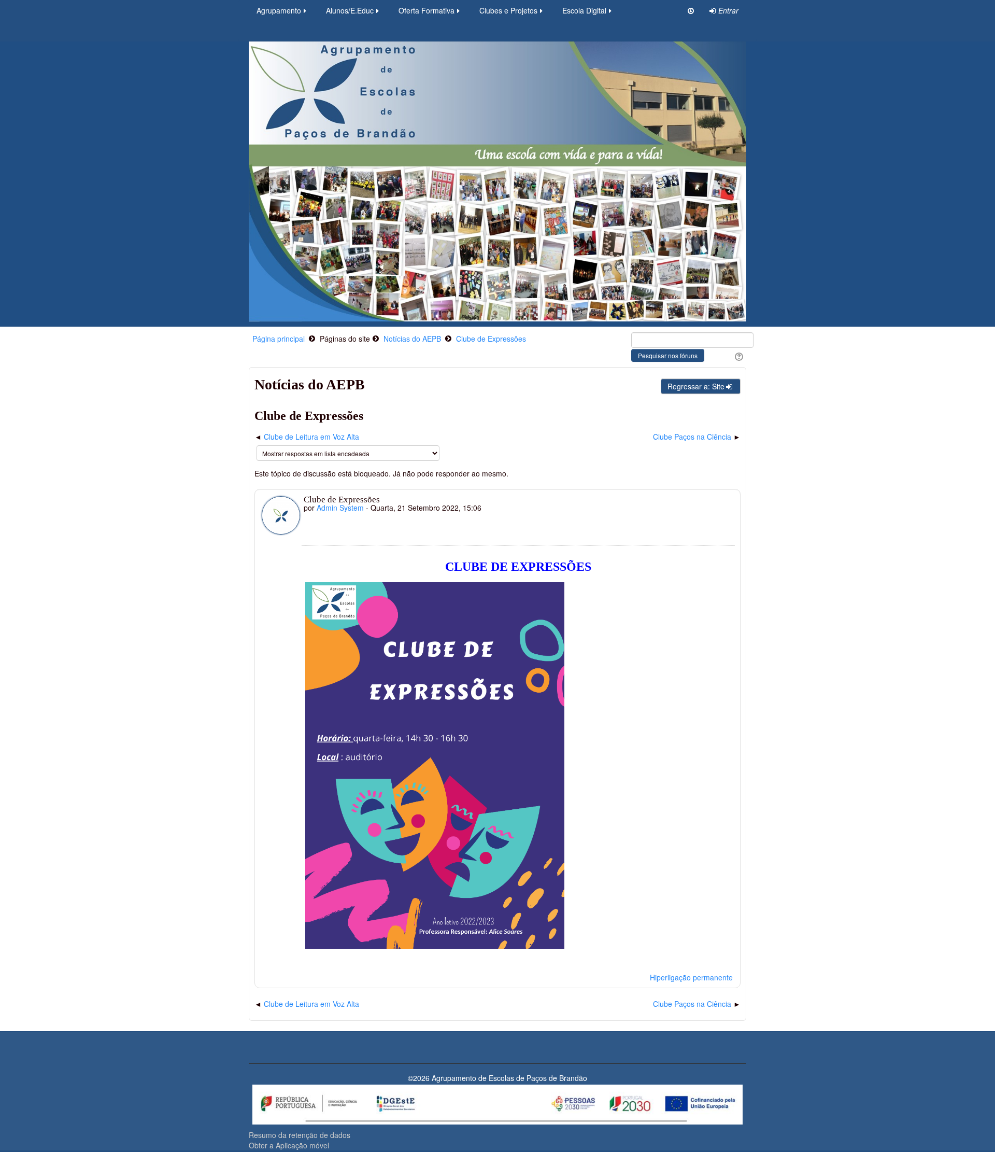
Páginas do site (345, 338)
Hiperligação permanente (691, 977)
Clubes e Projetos (508, 10)
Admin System (340, 507)
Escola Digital (584, 10)
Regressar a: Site (695, 386)
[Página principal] (497, 180)
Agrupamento (279, 10)
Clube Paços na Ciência (692, 436)
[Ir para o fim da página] (691, 10)
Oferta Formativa (426, 10)
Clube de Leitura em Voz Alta (311, 436)
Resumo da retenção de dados (299, 1135)
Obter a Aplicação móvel (289, 1145)
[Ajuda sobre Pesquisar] (737, 355)
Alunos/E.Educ (350, 10)
